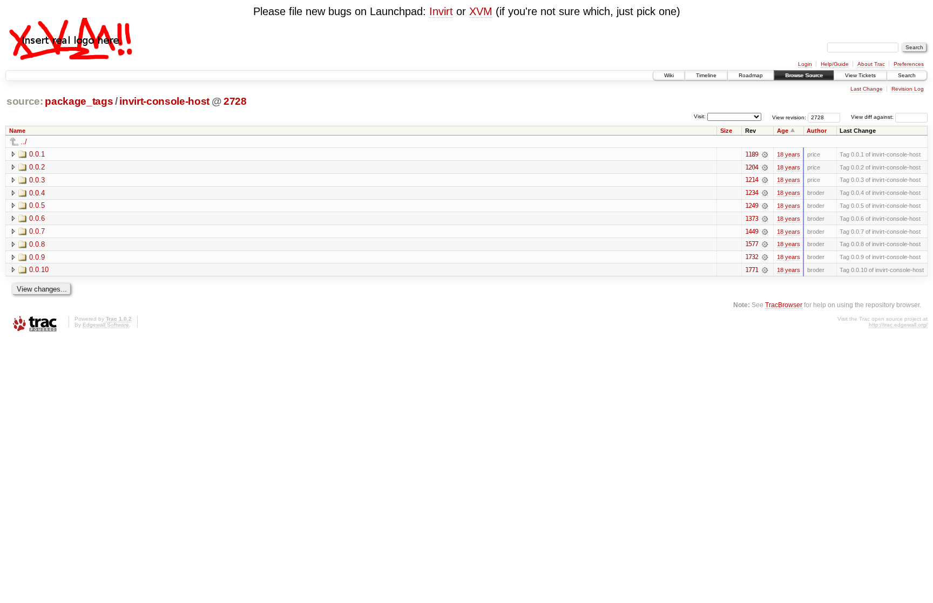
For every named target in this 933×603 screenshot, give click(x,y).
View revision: (789, 117)
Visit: (700, 116)
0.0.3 (37, 180)
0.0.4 (37, 193)
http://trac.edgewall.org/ (898, 325)
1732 (751, 257)
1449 (751, 231)
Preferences (909, 64)
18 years (788, 154)
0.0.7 (37, 231)
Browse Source (804, 75)
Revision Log (907, 89)
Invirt (441, 11)
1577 (751, 244)
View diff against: (873, 117)
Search (907, 75)
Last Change (866, 89)
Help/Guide (835, 64)
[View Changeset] (765, 154)
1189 (751, 154)
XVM (480, 11)
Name (17, 130)
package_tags (79, 101)
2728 (235, 101)
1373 (751, 218)
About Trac (871, 64)
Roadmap (751, 75)
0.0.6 (37, 218)
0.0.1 (37, 154)
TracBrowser (783, 304)
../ (24, 142)
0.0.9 (37, 257)
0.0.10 (39, 270)
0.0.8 (37, 244)
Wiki (669, 75)
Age (782, 130)
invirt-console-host (164, 101)
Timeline (706, 75)
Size (726, 130)
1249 (751, 205)
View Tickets (860, 75)
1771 (751, 270)
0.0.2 (37, 167)
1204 (751, 167)
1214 (751, 180)
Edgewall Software (106, 325)
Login (805, 64)
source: (24, 101)
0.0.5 (37, 205)
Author (817, 130)
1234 (751, 193)
